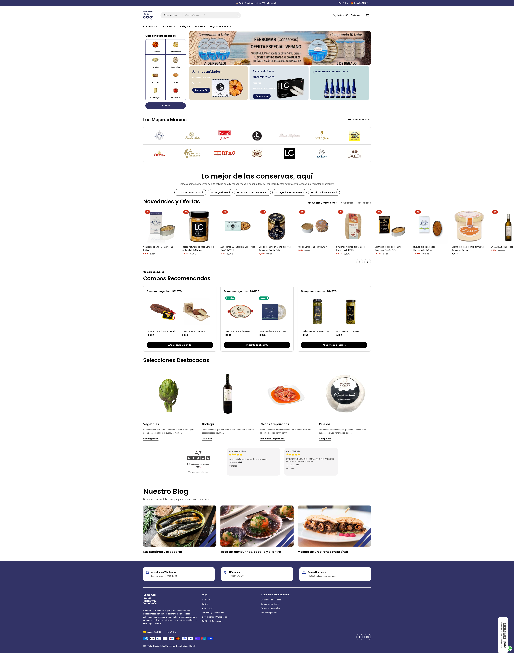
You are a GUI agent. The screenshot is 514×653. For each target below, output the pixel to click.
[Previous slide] (359, 262)
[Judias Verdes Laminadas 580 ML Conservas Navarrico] (317, 311)
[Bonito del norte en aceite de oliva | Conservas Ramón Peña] (276, 226)
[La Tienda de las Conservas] (280, 48)
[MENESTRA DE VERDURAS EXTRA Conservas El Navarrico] (351, 311)
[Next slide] (367, 262)
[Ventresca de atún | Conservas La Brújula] (160, 226)
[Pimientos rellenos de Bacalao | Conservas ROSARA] (353, 226)
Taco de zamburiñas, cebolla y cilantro (250, 552)
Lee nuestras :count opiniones (501, 635)
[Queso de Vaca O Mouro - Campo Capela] (196, 311)
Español (342, 3)
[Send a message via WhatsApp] (509, 648)
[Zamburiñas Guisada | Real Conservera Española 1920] (237, 226)
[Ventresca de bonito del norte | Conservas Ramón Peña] (392, 226)
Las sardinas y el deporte (162, 552)
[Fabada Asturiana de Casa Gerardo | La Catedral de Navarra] (199, 226)
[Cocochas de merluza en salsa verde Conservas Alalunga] (273, 311)
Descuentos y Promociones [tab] (322, 202)
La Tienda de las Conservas (162, 646)
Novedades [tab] (347, 202)
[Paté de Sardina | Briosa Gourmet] (315, 226)
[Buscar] (237, 15)
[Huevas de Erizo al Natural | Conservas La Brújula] (430, 226)
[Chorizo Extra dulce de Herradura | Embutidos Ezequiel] (163, 311)
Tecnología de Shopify (186, 646)
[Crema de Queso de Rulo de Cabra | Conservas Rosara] (469, 226)
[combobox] (200, 15)
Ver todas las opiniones (198, 472)
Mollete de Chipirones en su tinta (323, 552)
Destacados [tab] (364, 202)
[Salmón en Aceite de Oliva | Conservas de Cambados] (240, 311)
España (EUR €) (361, 3)
